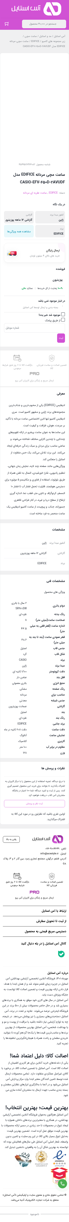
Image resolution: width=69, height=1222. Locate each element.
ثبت (61, 338)
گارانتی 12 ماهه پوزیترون (18, 220)
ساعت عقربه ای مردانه (35, 193)
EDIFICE (35, 41)
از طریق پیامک (53, 320)
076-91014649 (52, 849)
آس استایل (59, 36)
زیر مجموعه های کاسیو (53, 41)
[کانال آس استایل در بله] (61, 954)
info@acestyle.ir (49, 854)
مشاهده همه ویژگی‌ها (19, 231)
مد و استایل (45, 36)
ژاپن (61, 220)
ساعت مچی (31, 36)
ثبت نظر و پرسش (34, 803)
